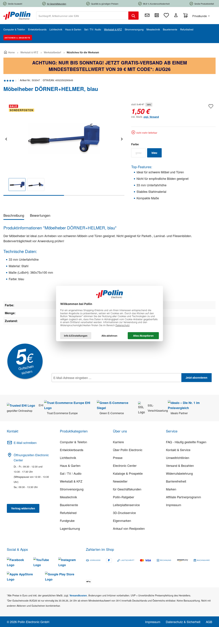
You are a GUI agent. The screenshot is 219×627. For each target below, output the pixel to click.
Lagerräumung (70, 528)
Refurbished (68, 512)
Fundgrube (67, 520)
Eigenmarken (122, 520)
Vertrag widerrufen (23, 508)
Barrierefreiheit (176, 481)
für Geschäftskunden (127, 489)
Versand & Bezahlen (180, 465)
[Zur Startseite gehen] (16, 15)
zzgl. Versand (151, 116)
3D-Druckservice (124, 512)
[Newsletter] (147, 15)
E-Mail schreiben (25, 442)
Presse (118, 457)
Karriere (118, 442)
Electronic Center (125, 465)
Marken (171, 489)
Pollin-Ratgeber (123, 497)
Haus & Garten (70, 465)
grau (141, 153)
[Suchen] (133, 15)
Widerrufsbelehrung (179, 473)
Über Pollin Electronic (127, 450)
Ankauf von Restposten (129, 528)
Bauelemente (69, 505)
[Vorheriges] (6, 138)
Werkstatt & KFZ (71, 481)
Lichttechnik (68, 457)
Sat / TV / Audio (70, 473)
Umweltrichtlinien (177, 457)
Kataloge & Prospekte (128, 473)
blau (157, 153)
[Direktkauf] (156, 15)
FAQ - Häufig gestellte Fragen (186, 442)
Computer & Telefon (73, 442)
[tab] (13, 216)
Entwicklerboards (71, 450)
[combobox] (82, 15)
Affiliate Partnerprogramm (183, 497)
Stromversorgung (71, 489)
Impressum (173, 505)
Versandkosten (78, 595)
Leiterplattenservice (126, 505)
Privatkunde (200, 16)
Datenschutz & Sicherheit (183, 621)
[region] (64, 149)
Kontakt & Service (178, 450)
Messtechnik (68, 497)
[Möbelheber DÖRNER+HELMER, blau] (64, 139)
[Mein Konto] (176, 15)
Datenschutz (74, 385)
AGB (209, 621)
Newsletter (120, 481)
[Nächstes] (121, 138)
